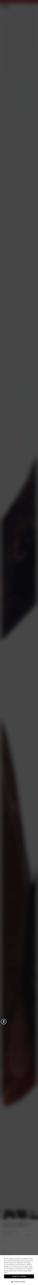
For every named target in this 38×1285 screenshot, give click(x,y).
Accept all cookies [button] (19, 1276)
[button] (19, 1281)
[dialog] (19, 1270)
